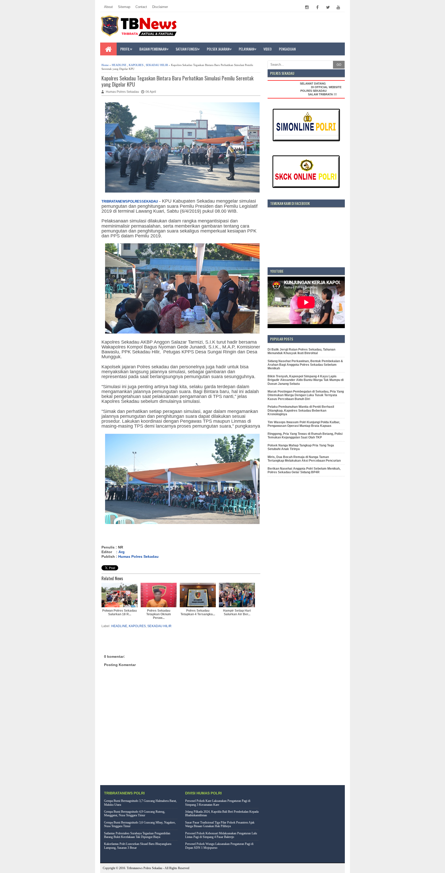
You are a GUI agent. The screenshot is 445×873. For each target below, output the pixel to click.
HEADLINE (119, 64)
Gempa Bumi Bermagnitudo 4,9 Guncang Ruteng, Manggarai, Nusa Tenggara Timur (134, 813)
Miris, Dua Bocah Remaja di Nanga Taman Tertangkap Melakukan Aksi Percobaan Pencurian (304, 458)
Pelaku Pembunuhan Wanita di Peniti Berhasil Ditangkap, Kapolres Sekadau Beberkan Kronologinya (301, 410)
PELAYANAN (246, 49)
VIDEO (267, 49)
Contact (141, 7)
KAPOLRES (136, 64)
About (108, 7)
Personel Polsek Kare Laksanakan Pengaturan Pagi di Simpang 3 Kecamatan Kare (217, 802)
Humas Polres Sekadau (138, 556)
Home (105, 64)
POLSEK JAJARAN (218, 49)
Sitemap (124, 7)
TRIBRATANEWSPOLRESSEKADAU (129, 201)
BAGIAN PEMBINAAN (152, 49)
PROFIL (125, 49)
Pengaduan (287, 49)
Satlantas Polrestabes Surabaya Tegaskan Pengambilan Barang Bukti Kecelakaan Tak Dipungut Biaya (137, 835)
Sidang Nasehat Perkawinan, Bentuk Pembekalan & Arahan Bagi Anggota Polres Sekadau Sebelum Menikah (305, 364)
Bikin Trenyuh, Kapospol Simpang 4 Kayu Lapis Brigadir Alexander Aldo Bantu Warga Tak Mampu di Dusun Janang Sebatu (306, 380)
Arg (121, 552)
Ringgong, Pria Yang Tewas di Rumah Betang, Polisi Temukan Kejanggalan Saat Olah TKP (305, 435)
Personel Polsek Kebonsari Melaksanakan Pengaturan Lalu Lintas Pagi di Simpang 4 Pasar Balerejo (221, 835)
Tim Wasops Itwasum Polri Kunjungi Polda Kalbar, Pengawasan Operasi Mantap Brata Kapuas (304, 424)
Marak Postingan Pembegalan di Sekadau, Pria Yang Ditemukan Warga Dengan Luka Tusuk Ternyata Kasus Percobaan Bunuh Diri (306, 395)
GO (339, 64)
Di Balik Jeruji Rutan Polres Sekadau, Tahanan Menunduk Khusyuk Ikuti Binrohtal (301, 351)
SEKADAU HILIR (157, 64)
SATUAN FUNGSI (186, 49)
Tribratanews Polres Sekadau (144, 868)
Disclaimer (160, 7)
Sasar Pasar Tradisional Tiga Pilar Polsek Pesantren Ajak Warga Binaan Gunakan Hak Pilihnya (219, 824)
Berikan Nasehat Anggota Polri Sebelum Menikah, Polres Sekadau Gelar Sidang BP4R (304, 470)
